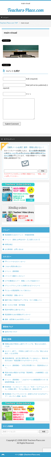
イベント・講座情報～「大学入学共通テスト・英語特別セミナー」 (26, 367)
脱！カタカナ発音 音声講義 (15, 305)
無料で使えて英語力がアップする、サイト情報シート (23, 300)
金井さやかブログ (11, 332)
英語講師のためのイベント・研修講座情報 (19, 235)
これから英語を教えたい (13, 266)
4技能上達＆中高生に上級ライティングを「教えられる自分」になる (26, 345)
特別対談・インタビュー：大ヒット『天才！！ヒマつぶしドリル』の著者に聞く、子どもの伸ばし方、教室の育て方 (26, 388)
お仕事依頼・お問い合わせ (14, 249)
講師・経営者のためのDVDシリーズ (17, 319)
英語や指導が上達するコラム (15, 310)
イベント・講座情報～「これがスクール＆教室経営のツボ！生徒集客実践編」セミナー (26, 381)
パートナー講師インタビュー (15, 276)
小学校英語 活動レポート (14, 295)
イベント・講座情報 (12, 271)
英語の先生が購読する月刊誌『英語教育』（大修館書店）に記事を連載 (26, 374)
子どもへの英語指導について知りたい (18, 290)
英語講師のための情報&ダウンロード (18, 314)
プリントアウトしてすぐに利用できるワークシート (22, 285)
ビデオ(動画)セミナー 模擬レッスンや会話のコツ (22, 281)
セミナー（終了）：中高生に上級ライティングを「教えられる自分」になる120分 (26, 352)
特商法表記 (9, 244)
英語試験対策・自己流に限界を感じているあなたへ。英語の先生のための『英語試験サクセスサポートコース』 (26, 359)
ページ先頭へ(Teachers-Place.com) (27, 454)
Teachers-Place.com (25, 10)
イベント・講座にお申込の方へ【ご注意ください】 (22, 239)
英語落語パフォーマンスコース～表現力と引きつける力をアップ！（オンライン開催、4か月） (26, 395)
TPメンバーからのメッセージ (15, 261)
